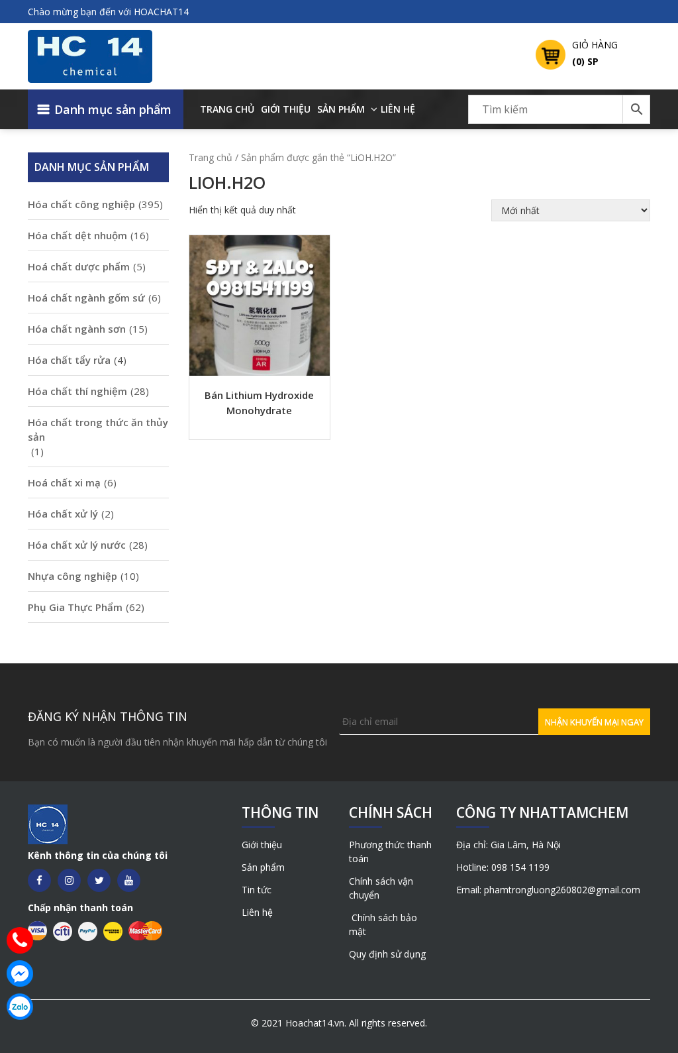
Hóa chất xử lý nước (77, 544)
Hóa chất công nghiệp (81, 204)
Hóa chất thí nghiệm (77, 391)
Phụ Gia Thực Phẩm (75, 607)
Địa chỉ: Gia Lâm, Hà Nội (508, 844)
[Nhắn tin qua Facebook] (20, 973)
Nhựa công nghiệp (72, 575)
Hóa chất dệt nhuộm (77, 235)
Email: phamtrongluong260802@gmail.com (548, 889)
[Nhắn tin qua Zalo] (20, 1006)
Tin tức (256, 889)
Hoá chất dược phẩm (79, 266)
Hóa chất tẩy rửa (69, 359)
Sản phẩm (341, 109)
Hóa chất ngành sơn (77, 328)
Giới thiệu (286, 109)
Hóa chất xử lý (63, 513)
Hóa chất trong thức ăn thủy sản (98, 429)
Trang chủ (227, 109)
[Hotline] (20, 940)
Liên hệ (398, 109)
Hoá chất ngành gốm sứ (86, 297)
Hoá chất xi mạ (64, 482)
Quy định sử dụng (387, 954)
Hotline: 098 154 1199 (503, 867)
